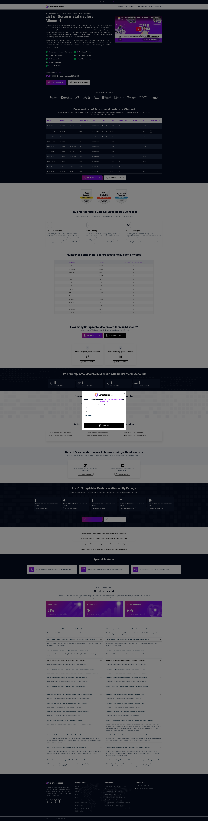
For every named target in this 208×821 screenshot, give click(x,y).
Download (105, 425)
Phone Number (88, 415)
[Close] (124, 393)
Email (86, 407)
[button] (85, 419)
